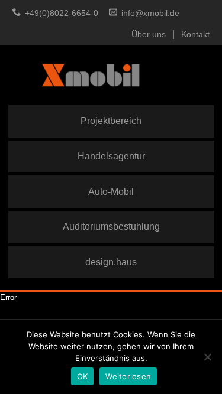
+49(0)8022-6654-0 (61, 13)
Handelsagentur (111, 156)
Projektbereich (111, 120)
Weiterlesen (128, 376)
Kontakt (195, 34)
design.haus (111, 261)
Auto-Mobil (111, 191)
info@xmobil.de (150, 13)
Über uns (148, 34)
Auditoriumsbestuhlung (111, 226)
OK (82, 376)
